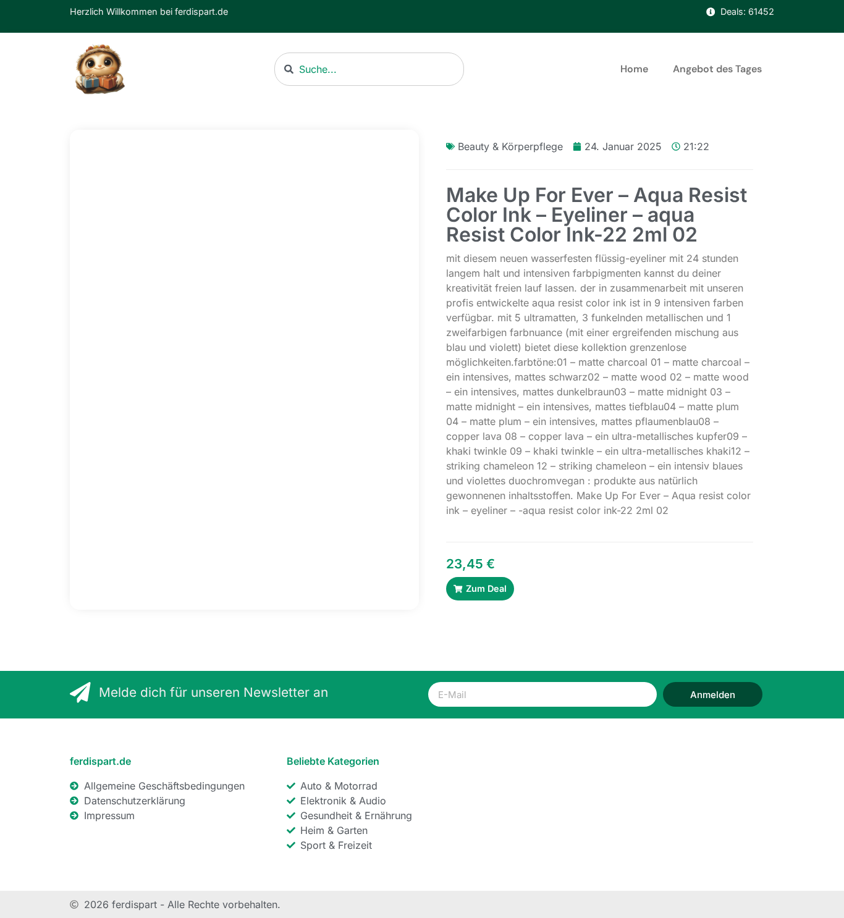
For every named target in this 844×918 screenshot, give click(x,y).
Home (634, 68)
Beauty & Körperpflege (510, 146)
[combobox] (369, 69)
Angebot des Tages (717, 68)
